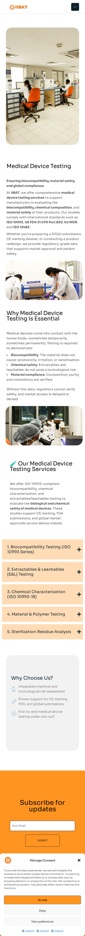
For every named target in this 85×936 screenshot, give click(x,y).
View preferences (42, 921)
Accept (42, 900)
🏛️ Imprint (28, 930)
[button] (79, 860)
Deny (42, 910)
